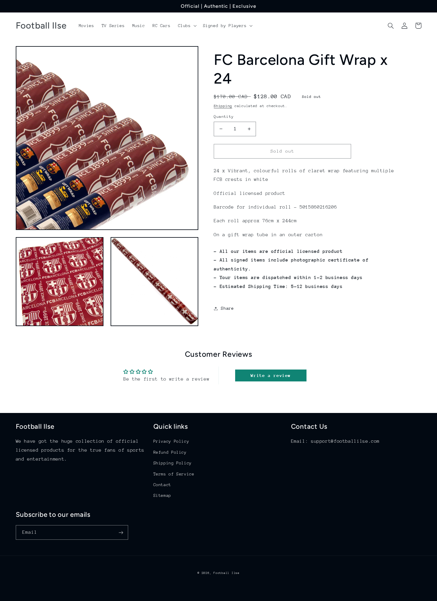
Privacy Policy (171, 441)
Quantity (224, 116)
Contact (162, 484)
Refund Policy (170, 452)
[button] (186, 25)
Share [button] (227, 308)
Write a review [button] (271, 375)
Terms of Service (173, 474)
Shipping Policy (172, 463)
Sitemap (162, 495)
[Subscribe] (121, 532)
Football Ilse (226, 573)
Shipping (223, 106)
